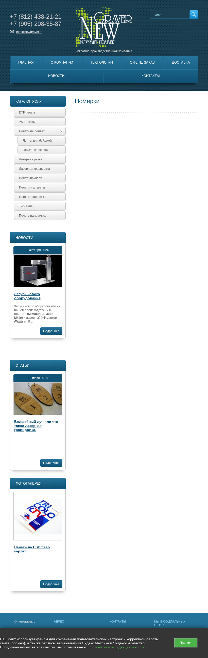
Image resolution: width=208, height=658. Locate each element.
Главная (25, 62)
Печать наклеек (30, 178)
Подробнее (51, 331)
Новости (56, 76)
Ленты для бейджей (37, 140)
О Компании (62, 62)
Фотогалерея (28, 483)
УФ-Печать (27, 122)
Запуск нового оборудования (27, 296)
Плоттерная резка (32, 197)
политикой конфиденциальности (117, 647)
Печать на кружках (32, 215)
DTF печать (27, 112)
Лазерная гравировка (34, 169)
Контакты (151, 76)
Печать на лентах (32, 131)
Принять (186, 643)
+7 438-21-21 (35, 16)
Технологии (101, 62)
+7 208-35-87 (35, 23)
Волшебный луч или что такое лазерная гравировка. (36, 426)
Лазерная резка (30, 159)
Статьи (22, 365)
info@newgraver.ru (29, 32)
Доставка (181, 62)
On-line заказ (142, 62)
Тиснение (26, 206)
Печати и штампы (32, 187)
